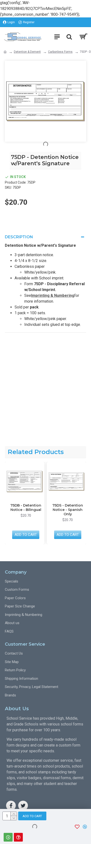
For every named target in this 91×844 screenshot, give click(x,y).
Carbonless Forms (60, 51)
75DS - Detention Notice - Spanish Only (67, 509)
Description (19, 237)
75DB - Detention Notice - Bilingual (25, 507)
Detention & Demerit (27, 51)
